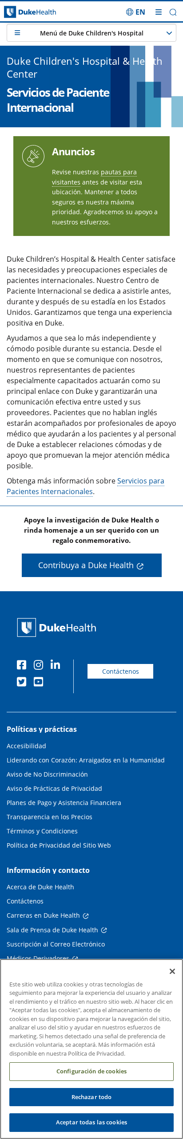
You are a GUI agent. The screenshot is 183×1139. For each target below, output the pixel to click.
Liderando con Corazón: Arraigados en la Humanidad (86, 760)
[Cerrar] (172, 971)
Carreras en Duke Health (43, 915)
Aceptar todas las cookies (91, 1122)
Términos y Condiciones (42, 831)
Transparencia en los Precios (49, 817)
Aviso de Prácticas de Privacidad (54, 788)
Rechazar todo (92, 1097)
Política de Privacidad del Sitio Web (59, 845)
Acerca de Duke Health (40, 887)
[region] (91, 1049)
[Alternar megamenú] (158, 12)
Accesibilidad (26, 746)
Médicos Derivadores (38, 958)
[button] (135, 12)
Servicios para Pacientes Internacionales (85, 486)
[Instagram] (40, 666)
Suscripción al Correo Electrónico (56, 944)
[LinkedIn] (57, 666)
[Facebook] (23, 666)
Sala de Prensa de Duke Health (52, 930)
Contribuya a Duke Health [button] (86, 565)
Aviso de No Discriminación (47, 774)
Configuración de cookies (91, 1071)
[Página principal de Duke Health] (23, 12)
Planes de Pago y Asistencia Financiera (64, 802)
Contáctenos (120, 671)
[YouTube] (40, 683)
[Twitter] (23, 683)
